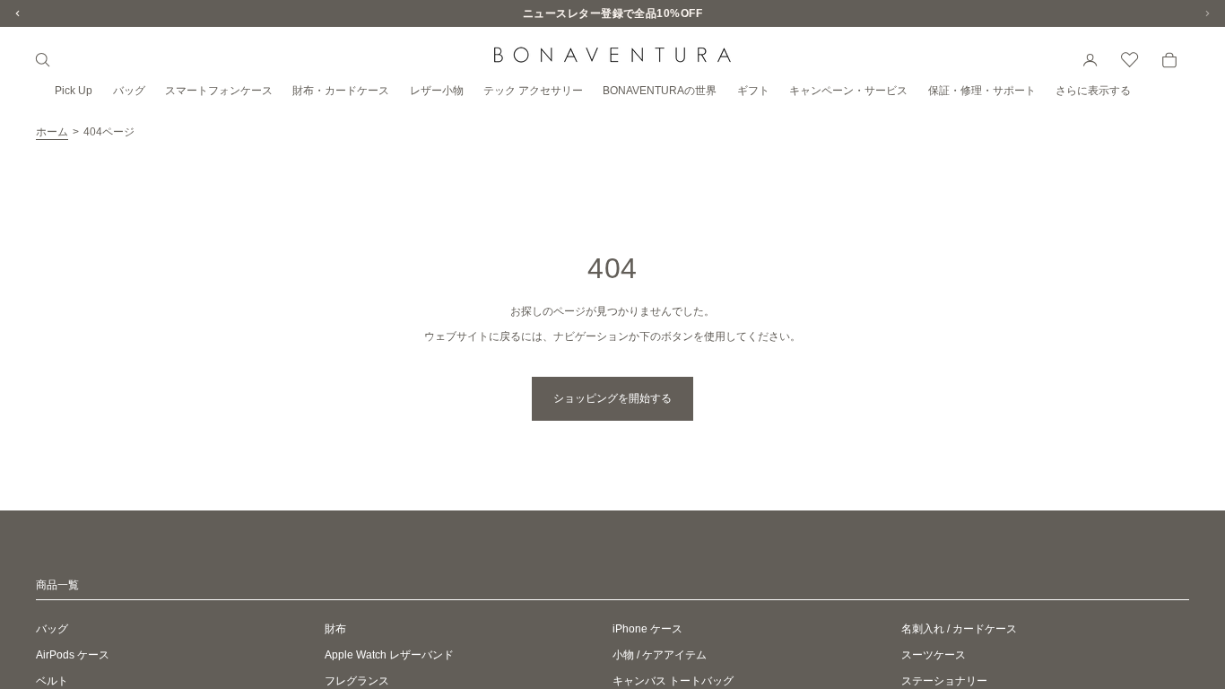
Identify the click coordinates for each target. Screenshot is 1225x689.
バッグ (52, 629)
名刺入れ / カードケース (959, 629)
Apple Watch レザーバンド (389, 655)
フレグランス (357, 681)
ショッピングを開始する (612, 398)
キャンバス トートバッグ (673, 681)
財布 (335, 629)
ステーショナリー (944, 681)
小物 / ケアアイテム (659, 655)
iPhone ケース (647, 629)
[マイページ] (1090, 60)
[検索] (43, 60)
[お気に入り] (1130, 60)
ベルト (52, 681)
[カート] (1169, 60)
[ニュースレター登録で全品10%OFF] (612, 13)
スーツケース (933, 655)
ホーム (52, 132)
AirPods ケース (72, 655)
